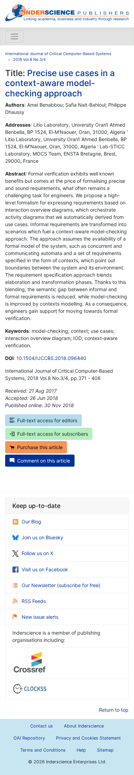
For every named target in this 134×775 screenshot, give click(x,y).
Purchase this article (40, 447)
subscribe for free (79, 585)
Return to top (114, 710)
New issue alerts (40, 617)
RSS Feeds (34, 601)
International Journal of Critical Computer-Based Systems (58, 53)
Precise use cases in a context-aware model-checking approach (60, 83)
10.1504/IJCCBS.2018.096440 (51, 358)
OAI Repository (29, 738)
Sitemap (105, 750)
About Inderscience (84, 726)
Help (81, 750)
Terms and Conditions (43, 750)
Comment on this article (43, 461)
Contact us (41, 726)
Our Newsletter (39, 585)
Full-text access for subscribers (52, 434)
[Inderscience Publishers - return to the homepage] (67, 11)
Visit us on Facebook (45, 569)
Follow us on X (37, 553)
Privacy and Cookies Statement (88, 738)
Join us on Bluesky (42, 537)
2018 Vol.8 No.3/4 (29, 59)
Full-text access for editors (47, 420)
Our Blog (31, 521)
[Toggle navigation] (14, 36)
